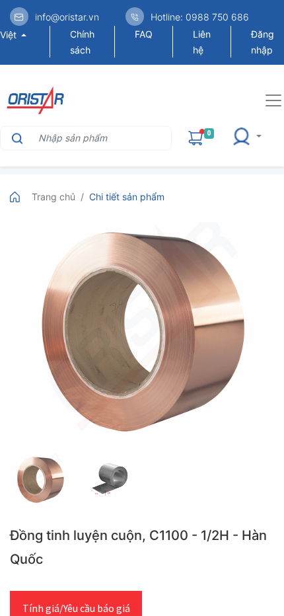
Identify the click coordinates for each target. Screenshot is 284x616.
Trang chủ (53, 196)
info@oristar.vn (67, 16)
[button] (251, 137)
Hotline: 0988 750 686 (200, 16)
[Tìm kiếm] (15, 137)
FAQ (144, 34)
